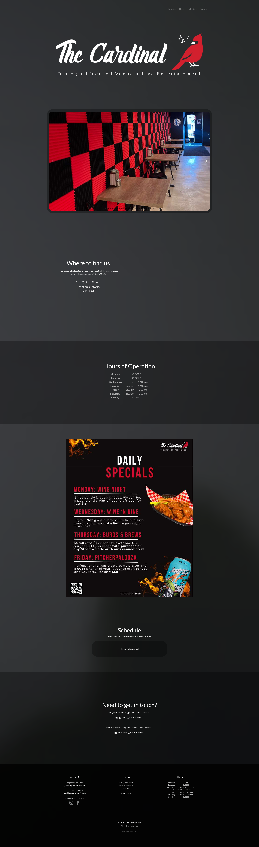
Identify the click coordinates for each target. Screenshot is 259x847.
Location (172, 9)
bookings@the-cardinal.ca (131, 732)
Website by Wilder (129, 831)
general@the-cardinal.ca (131, 717)
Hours (182, 9)
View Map (126, 793)
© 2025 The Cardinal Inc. (129, 822)
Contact (203, 9)
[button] (206, 161)
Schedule (192, 9)
